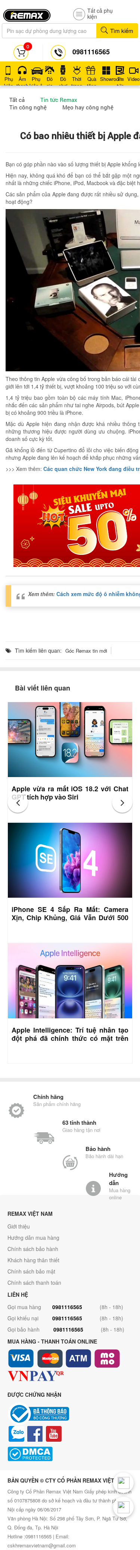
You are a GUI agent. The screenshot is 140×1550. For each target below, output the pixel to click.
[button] (17, 802)
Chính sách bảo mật (31, 1271)
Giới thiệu (18, 1226)
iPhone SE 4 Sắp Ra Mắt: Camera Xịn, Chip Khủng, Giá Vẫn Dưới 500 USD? (70, 917)
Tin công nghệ (28, 107)
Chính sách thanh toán (34, 1282)
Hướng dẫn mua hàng (33, 1237)
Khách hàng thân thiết (33, 1260)
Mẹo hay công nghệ (87, 107)
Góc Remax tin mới (86, 650)
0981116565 (67, 1307)
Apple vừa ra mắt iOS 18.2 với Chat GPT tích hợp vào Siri (70, 793)
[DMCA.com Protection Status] (70, 1454)
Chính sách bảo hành (32, 1249)
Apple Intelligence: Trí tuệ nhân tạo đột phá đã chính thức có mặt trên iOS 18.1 (70, 1038)
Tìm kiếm (121, 30)
